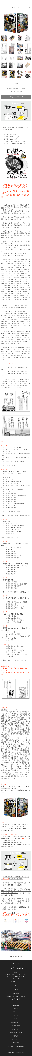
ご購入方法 (16, 1005)
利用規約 (16, 1036)
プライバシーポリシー (16, 1032)
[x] (12, 999)
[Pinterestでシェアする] (16, 956)
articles (16, 1015)
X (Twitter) (16, 985)
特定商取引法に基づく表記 (16, 1046)
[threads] (19, 999)
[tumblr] (17, 999)
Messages (16, 1012)
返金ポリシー (16, 1029)
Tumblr (16, 989)
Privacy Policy (16, 1025)
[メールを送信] (18, 956)
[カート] (30, 8)
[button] (21, 956)
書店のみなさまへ (16, 1022)
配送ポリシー (16, 1039)
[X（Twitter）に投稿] (13, 956)
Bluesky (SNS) (16, 981)
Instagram (16, 993)
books (16, 1008)
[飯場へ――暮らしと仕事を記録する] (16, 689)
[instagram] (14, 999)
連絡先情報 (16, 1042)
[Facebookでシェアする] (11, 956)
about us (16, 1018)
